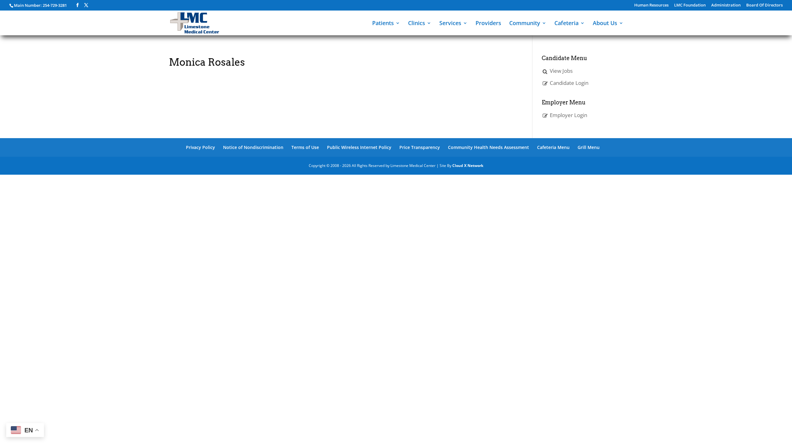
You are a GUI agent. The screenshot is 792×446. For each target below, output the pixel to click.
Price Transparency (419, 147)
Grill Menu (589, 147)
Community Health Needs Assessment (488, 147)
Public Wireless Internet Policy (359, 147)
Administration (726, 5)
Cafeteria (566, 24)
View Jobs (561, 70)
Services (450, 24)
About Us (605, 24)
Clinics (416, 24)
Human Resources (651, 5)
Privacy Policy (200, 147)
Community (524, 24)
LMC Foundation (690, 5)
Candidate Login (569, 82)
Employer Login (568, 115)
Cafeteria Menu (553, 147)
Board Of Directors (764, 5)
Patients (383, 24)
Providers (488, 24)
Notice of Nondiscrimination (253, 147)
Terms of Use (305, 147)
